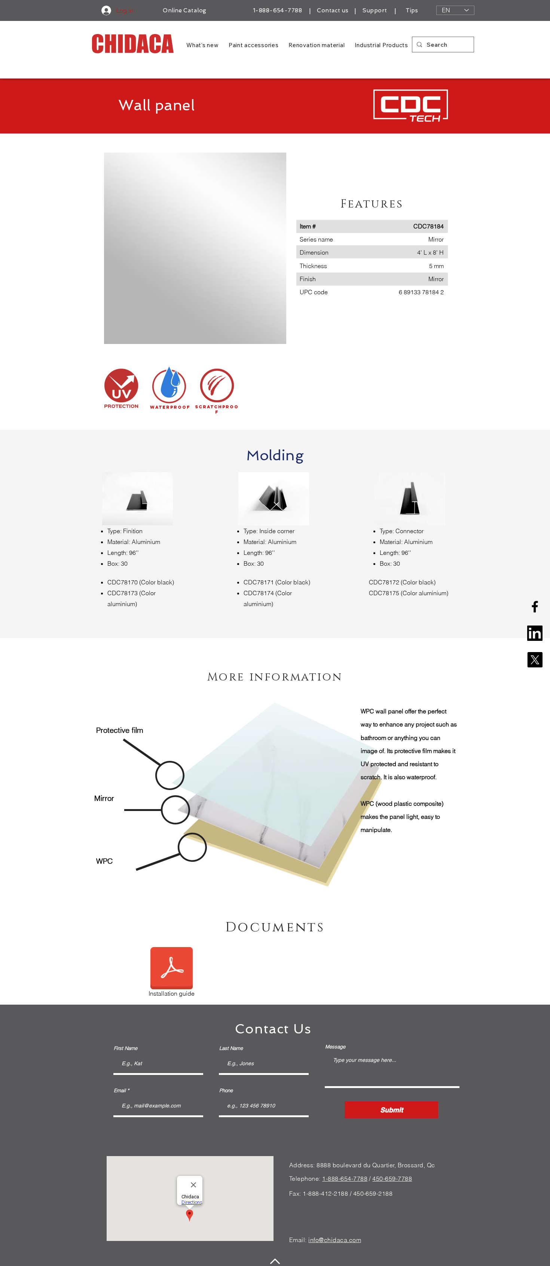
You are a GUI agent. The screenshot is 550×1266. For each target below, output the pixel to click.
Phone (226, 1090)
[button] (195, 248)
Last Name (231, 1048)
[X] (535, 659)
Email (120, 1090)
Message (335, 1046)
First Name (125, 1048)
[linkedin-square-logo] (535, 633)
